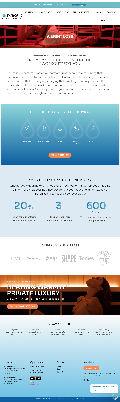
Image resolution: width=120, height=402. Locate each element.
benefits (29, 12)
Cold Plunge (63, 12)
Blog (113, 21)
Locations (111, 12)
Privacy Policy (69, 399)
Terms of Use (60, 399)
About (104, 21)
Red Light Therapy (81, 12)
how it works (45, 12)
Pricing (98, 12)
